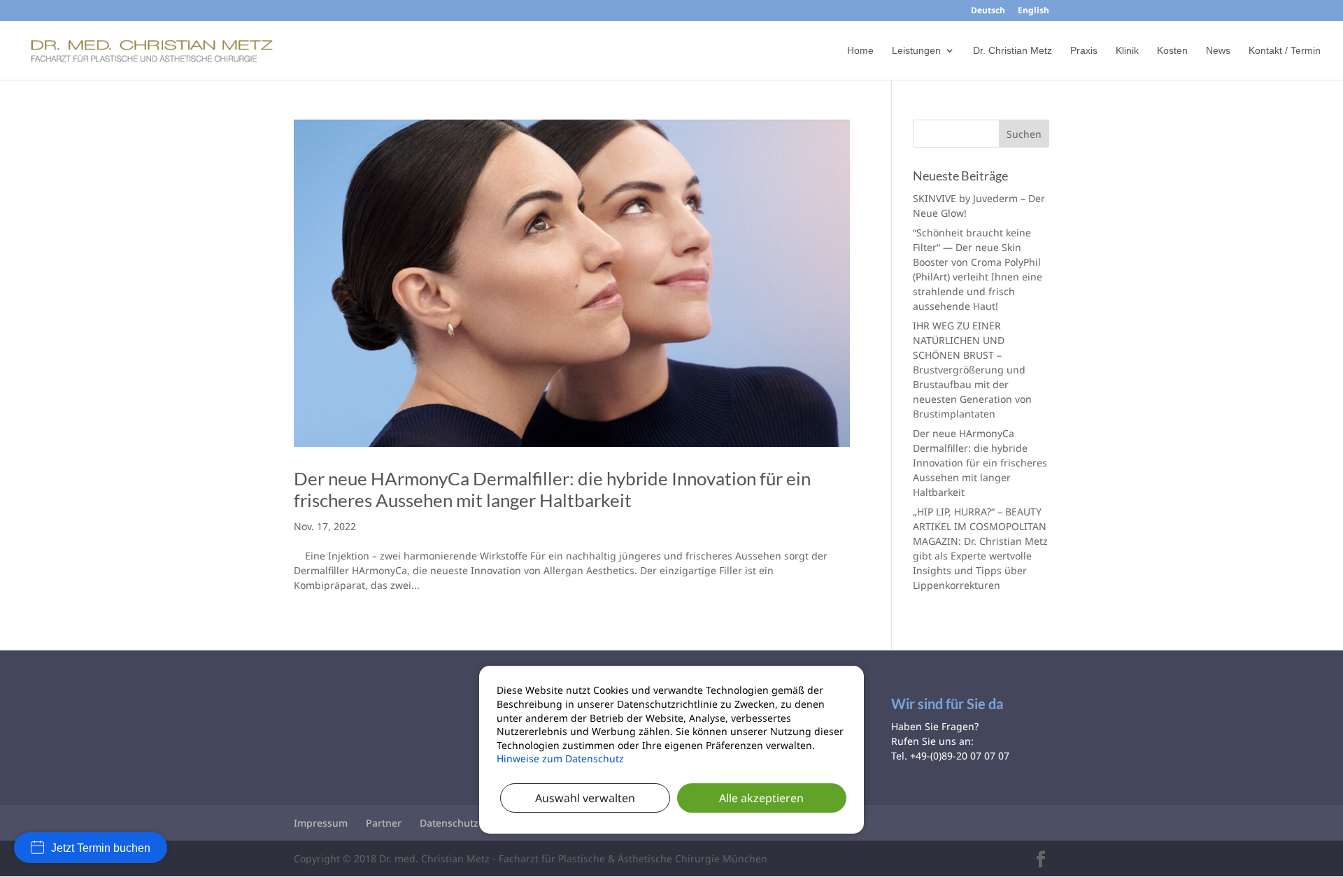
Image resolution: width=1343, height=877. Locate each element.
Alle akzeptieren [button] (761, 797)
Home (860, 50)
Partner (384, 822)
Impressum (321, 822)
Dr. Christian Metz (1012, 50)
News (1218, 50)
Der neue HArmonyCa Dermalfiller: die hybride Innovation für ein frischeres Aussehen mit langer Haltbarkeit (552, 489)
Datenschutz (449, 822)
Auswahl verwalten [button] (585, 797)
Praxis (1083, 50)
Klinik (1127, 50)
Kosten (1172, 50)
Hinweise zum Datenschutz (560, 758)
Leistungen (916, 50)
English (1033, 11)
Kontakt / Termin (1285, 50)
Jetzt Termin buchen (100, 848)
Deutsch (988, 11)
